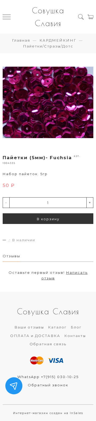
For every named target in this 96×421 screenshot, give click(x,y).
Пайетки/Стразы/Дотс (48, 46)
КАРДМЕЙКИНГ (57, 40)
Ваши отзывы (29, 327)
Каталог (57, 327)
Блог (76, 327)
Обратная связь (48, 344)
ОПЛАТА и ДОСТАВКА (35, 336)
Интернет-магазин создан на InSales (48, 413)
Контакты (75, 336)
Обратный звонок (48, 385)
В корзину (48, 219)
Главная (21, 40)
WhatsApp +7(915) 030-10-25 (48, 377)
